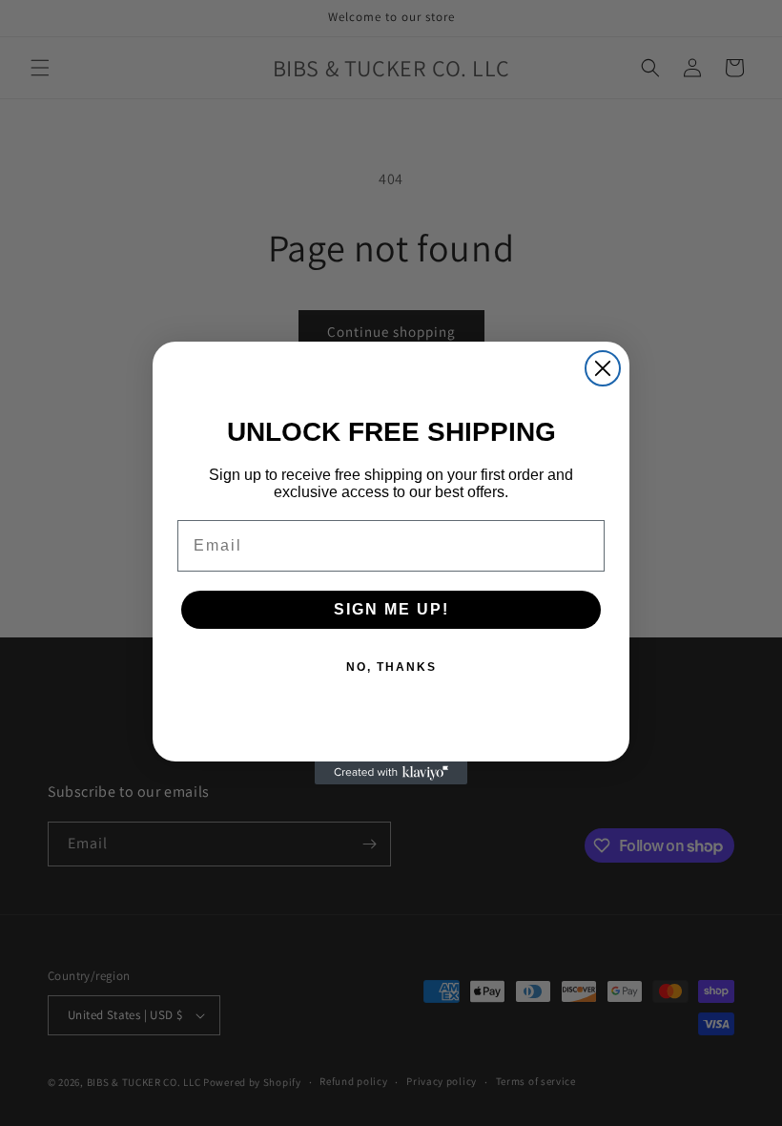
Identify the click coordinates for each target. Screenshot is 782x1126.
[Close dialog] (603, 368)
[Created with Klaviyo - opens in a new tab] (391, 772)
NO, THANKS (391, 667)
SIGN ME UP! (391, 609)
